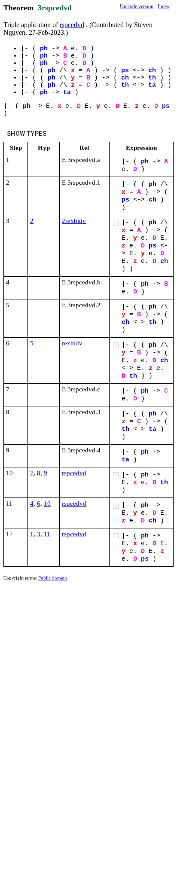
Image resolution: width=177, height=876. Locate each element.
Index (163, 6)
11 (47, 534)
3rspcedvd (55, 7)
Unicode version (136, 6)
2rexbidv (74, 220)
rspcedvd (72, 24)
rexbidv (72, 343)
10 (47, 503)
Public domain (52, 577)
